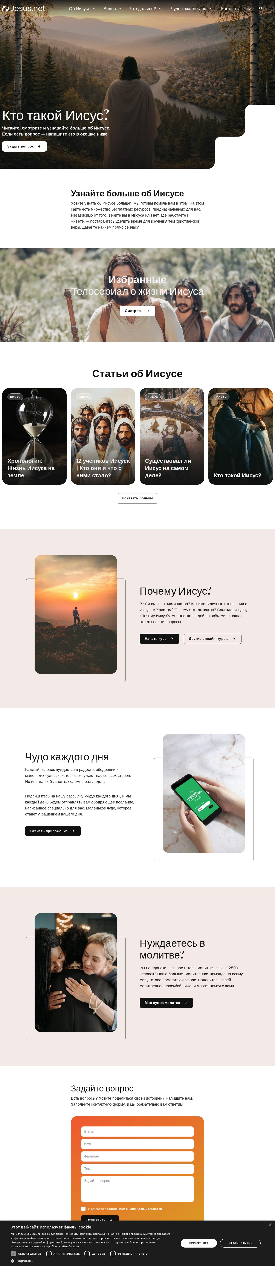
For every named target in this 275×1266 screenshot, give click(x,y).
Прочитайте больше (65, 1246)
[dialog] (137, 1243)
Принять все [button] (198, 1243)
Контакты (230, 8)
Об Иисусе (79, 8)
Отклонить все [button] (240, 1243)
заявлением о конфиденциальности (134, 1209)
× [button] (270, 1225)
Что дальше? (143, 8)
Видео (110, 8)
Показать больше (137, 498)
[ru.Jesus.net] (23, 8)
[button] (92, 1261)
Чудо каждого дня (188, 8)
